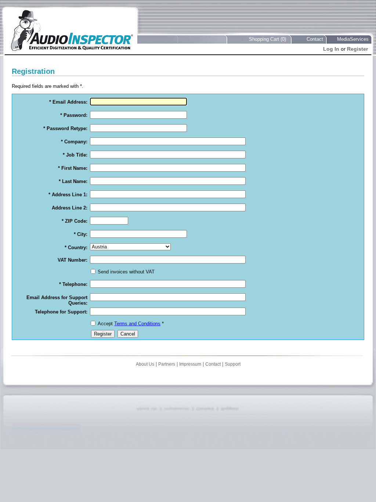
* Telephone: (73, 284)
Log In (331, 49)
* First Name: (72, 168)
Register (357, 49)
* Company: (74, 141)
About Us (145, 364)
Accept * (131, 323)
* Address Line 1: (67, 194)
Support (233, 364)
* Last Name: (73, 181)
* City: (80, 234)
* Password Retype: (65, 128)
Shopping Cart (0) (267, 39)
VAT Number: (72, 260)
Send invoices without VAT (126, 272)
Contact (315, 39)
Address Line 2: (69, 208)
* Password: (73, 115)
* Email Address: (68, 102)
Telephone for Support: (61, 312)
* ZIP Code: (74, 221)
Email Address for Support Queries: (56, 300)
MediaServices (353, 39)
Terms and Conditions (137, 323)
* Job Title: (75, 155)
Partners (166, 364)
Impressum (190, 364)
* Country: (76, 247)
